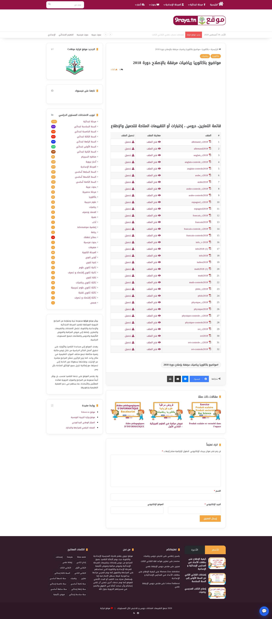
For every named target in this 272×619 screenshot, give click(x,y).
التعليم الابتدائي (66, 35)
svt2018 (204, 336)
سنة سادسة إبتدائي (77, 594)
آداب (94, 222)
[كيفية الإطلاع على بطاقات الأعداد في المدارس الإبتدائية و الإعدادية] (217, 563)
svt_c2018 (203, 329)
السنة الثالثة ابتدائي (86, 136)
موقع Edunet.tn (88, 412)
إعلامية (86, 227)
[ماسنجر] (185, 379)
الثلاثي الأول (80, 567)
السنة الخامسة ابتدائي (85, 131)
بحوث (154, 5)
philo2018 (203, 296)
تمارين (83, 578)
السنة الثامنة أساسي (86, 182)
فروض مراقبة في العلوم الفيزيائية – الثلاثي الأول (166, 425)
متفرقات (92, 247)
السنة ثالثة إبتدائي (62, 573)
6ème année (81, 557)
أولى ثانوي (90, 257)
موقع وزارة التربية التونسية (83, 417)
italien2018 (202, 262)
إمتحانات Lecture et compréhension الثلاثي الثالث (162, 35)
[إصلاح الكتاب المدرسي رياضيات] (217, 593)
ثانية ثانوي (91, 262)
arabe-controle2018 (198, 195)
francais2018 (201, 222)
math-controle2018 (198, 282)
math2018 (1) (201, 269)
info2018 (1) (201, 249)
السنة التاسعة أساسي (85, 177)
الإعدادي (52, 35)
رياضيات (205, 56)
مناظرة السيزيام (88, 156)
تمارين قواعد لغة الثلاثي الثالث (154, 561)
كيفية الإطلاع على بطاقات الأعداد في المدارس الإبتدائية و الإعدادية (196, 564)
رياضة (93, 232)
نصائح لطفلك (90, 237)
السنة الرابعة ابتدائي (86, 141)
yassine (176, 561)
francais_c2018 (200, 215)
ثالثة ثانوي (91, 277)
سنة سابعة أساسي (59, 589)
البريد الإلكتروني (213, 504)
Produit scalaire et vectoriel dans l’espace (205, 425)
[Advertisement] (166, 97)
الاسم (217, 491)
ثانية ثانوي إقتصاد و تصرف (82, 272)
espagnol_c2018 (200, 202)
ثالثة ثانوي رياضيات (86, 282)
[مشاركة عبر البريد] (178, 379)
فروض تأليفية (59, 594)
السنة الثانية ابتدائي (86, 151)
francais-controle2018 (197, 235)
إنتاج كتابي (81, 562)
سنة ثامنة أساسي (78, 583)
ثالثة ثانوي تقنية (87, 292)
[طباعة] (170, 379)
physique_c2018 (200, 302)
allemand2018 (201, 148)
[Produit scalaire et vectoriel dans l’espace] (204, 411)
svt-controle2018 (199, 349)
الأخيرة (194, 550)
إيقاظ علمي (67, 562)
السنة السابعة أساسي (85, 172)
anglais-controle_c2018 (196, 162)
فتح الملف (152, 142)
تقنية (93, 217)
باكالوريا (205, 49)
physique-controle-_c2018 (195, 316)
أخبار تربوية (91, 161)
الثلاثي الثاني (80, 573)
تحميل (128, 142)
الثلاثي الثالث (65, 567)
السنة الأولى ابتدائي (86, 146)
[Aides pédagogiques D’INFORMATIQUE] (127, 411)
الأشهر (215, 550)
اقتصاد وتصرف (89, 212)
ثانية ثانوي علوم (87, 267)
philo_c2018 (202, 289)
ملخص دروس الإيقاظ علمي (158, 566)
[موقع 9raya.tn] (199, 20)
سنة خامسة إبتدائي (58, 583)
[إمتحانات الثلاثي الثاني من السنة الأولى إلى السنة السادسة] (217, 579)
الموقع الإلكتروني (155, 504)
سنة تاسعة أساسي (58, 578)
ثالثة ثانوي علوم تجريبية (83, 287)
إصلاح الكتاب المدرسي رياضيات (195, 590)
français (70, 557)
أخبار (139, 5)
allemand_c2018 (200, 142)
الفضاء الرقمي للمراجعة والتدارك (80, 428)
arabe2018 (203, 182)
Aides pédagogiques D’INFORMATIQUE (134, 425)
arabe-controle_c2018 (197, 189)
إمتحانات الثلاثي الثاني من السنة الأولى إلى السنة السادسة (195, 578)
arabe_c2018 (201, 175)
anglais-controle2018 (197, 168)
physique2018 (201, 309)
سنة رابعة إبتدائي (78, 589)
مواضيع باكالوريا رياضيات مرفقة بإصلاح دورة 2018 (190, 364)
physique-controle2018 (196, 322)
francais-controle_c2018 (196, 229)
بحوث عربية (96, 35)
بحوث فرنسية (82, 35)
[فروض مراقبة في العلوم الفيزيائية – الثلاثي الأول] (165, 411)
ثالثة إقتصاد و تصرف (85, 297)
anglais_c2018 (201, 155)
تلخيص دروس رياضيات (152, 556)
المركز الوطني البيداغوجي (83, 422)
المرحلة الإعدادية (173, 5)
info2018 (203, 255)
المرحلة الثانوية (89, 252)
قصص (93, 302)
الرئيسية (214, 5)
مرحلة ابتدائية (197, 5)
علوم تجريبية (90, 202)
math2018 (203, 275)
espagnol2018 (201, 209)
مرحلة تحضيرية (89, 192)
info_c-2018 (202, 242)
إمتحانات (59, 557)
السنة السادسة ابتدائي (85, 126)
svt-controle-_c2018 (198, 342)
